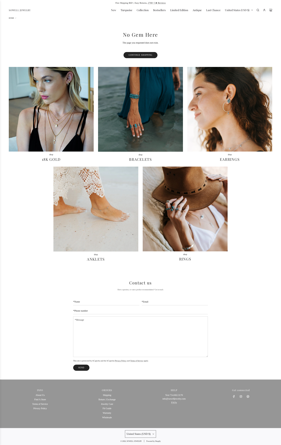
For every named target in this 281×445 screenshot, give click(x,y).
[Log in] (264, 10)
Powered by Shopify (153, 441)
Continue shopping (140, 55)
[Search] (258, 10)
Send (81, 368)
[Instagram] (241, 396)
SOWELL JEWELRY (20, 10)
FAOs (174, 402)
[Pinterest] (248, 396)
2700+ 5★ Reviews (157, 3)
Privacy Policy (120, 361)
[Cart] (271, 10)
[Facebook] (234, 396)
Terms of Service (136, 361)
